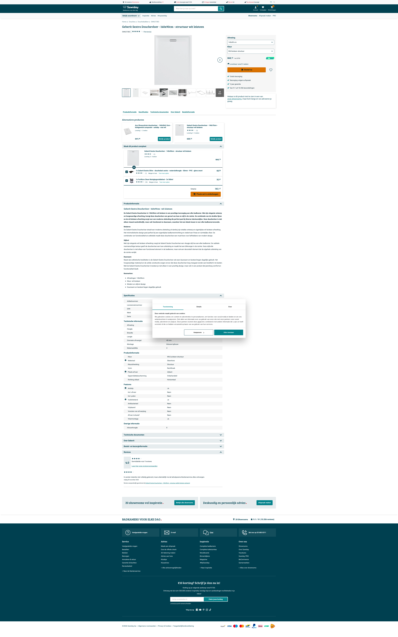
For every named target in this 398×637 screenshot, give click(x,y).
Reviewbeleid (127, 566)
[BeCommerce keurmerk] (266, 626)
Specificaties (143, 112)
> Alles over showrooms (247, 568)
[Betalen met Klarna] (260, 626)
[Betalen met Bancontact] (248, 626)
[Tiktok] (210, 610)
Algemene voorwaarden (147, 626)
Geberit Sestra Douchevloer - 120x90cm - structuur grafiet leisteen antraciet (168, 483)
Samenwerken (244, 563)
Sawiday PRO (244, 556)
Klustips (164, 559)
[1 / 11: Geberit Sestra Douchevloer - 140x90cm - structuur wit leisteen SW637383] (126, 92)
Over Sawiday (244, 549)
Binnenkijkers (205, 556)
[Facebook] (197, 610)
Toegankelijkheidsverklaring (183, 626)
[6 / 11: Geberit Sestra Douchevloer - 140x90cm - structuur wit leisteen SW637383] (173, 92)
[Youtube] (200, 610)
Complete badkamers (208, 546)
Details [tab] (199, 307)
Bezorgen (125, 556)
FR (271, 2)
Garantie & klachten (129, 563)
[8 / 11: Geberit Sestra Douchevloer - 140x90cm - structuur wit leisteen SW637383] (191, 92)
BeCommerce (244, 559)
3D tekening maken (168, 553)
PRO (274, 16)
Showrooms (252, 16)
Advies (153, 16)
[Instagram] (207, 610)
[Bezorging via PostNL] (273, 626)
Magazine (203, 559)
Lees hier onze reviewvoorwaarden (144, 466)
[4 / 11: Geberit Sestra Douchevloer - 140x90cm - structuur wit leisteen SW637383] (154, 92)
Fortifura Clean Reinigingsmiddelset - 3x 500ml (154, 179)
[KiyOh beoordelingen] (223, 626)
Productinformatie (130, 112)
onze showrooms (234, 99)
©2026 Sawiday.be (129, 626)
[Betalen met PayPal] (254, 626)
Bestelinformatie (188, 112)
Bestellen (125, 549)
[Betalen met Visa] (229, 626)
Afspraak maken (265, 16)
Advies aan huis (167, 556)
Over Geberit (175, 112)
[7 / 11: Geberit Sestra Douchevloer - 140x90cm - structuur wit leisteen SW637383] (182, 92)
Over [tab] (230, 307)
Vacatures (242, 553)
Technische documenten (159, 112)
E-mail (173, 532)
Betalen (125, 553)
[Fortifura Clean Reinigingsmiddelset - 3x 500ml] (131, 180)
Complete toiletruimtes (208, 549)
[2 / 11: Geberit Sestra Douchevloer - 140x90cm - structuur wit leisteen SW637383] (135, 92)
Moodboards (204, 553)
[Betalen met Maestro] (235, 626)
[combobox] (196, 8)
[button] (270, 70)
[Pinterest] (203, 610)
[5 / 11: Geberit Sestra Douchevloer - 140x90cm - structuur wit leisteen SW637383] (164, 92)
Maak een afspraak (168, 546)
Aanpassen (198, 332)
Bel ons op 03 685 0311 (257, 532)
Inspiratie (145, 16)
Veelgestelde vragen (139, 532)
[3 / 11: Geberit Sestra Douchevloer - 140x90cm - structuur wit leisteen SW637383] (145, 92)
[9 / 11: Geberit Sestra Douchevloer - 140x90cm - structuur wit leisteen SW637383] (201, 92)
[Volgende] (219, 60)
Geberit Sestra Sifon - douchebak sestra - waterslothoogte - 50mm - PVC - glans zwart (169, 170)
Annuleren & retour (129, 559)
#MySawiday (204, 563)
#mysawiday (162, 16)
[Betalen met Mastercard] (241, 626)
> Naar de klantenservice (131, 571)
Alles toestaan (229, 332)
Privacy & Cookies (164, 626)
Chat (211, 532)
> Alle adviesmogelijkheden (171, 568)
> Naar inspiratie (206, 568)
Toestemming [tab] (168, 307)
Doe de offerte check (168, 549)
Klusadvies (165, 563)
